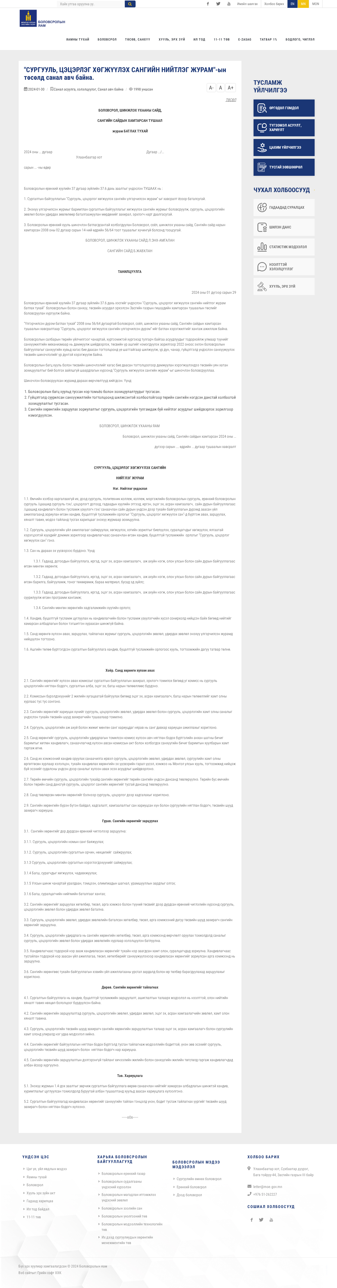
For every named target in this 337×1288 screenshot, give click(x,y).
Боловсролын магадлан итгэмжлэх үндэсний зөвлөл (129, 1197)
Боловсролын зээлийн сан (122, 1208)
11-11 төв (34, 1217)
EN (292, 4)
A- (211, 87)
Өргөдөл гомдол (284, 108)
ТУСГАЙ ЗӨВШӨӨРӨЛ (286, 167)
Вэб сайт (25, 1273)
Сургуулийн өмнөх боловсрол (199, 1179)
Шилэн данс (280, 227)
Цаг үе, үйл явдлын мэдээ (47, 1169)
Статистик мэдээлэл (288, 247)
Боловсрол (35, 1185)
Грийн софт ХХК (49, 1273)
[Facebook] (207, 4)
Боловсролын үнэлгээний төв (124, 1216)
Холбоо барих (274, 4)
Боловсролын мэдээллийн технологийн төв (132, 1227)
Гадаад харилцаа (40, 1201)
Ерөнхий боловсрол (191, 1187)
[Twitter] (218, 4)
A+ (231, 87)
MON (315, 4)
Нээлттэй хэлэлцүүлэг (281, 266)
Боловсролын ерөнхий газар (123, 1173)
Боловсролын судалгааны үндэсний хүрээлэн (122, 1184)
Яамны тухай (37, 1177)
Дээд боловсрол (189, 1195)
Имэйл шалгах (247, 4)
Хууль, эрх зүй (282, 286)
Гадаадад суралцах (286, 207)
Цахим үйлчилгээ (285, 147)
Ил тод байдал (38, 1209)
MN (303, 4)
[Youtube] (229, 4)
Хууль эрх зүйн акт (41, 1193)
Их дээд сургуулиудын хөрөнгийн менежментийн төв (127, 1240)
